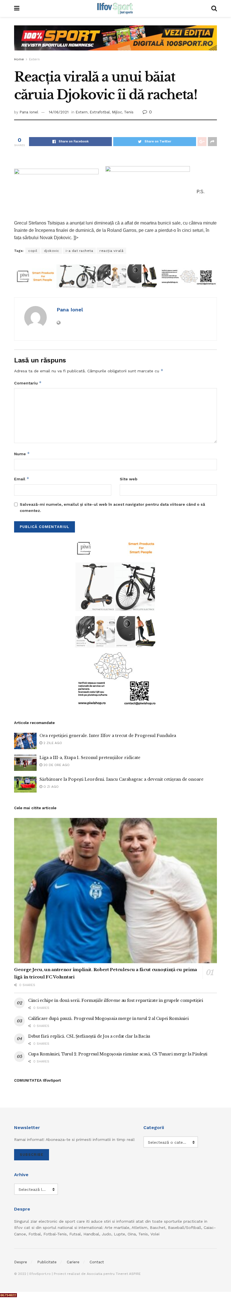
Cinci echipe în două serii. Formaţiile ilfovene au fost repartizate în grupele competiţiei (115, 1000)
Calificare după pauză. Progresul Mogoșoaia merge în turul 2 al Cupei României (108, 1018)
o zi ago (50, 787)
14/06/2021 (58, 112)
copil (32, 251)
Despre (20, 1262)
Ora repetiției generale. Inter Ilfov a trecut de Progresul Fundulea (107, 735)
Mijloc (117, 112)
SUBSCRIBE (31, 1154)
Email (21, 478)
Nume (22, 453)
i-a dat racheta (79, 251)
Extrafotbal (100, 112)
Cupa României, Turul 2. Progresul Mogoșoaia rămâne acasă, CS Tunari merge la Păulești (117, 1054)
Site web (128, 479)
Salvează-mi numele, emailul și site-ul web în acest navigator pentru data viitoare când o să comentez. (112, 507)
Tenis (129, 112)
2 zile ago (52, 743)
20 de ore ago (56, 765)
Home (19, 59)
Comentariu (28, 383)
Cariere (73, 1262)
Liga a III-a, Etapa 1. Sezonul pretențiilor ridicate (89, 757)
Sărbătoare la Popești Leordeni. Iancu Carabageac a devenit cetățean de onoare (121, 779)
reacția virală (111, 251)
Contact (97, 1262)
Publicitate (47, 1262)
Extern (34, 59)
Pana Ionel (28, 112)
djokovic (51, 251)
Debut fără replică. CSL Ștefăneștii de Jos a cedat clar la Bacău (89, 1036)
